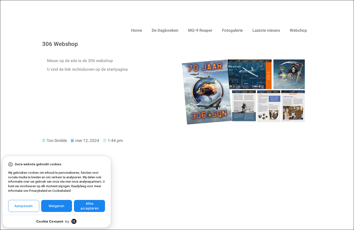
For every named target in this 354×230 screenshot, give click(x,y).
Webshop (298, 30)
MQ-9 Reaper (200, 30)
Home (136, 30)
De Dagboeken (165, 30)
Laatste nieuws (266, 30)
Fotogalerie (232, 30)
